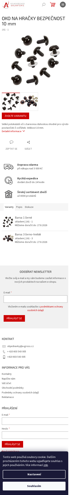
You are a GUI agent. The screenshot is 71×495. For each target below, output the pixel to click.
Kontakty (7, 374)
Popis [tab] (19, 207)
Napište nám (8, 379)
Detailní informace (11, 131)
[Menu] (62, 4)
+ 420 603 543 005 (16, 351)
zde (46, 465)
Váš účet (6, 383)
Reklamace (8, 397)
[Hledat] (43, 4)
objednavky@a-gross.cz (20, 346)
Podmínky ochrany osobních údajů (20, 392)
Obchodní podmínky (13, 388)
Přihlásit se (14, 318)
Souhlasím (34, 486)
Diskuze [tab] (29, 207)
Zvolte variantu (15, 115)
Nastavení (34, 474)
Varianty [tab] (9, 207)
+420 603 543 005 (16, 357)
